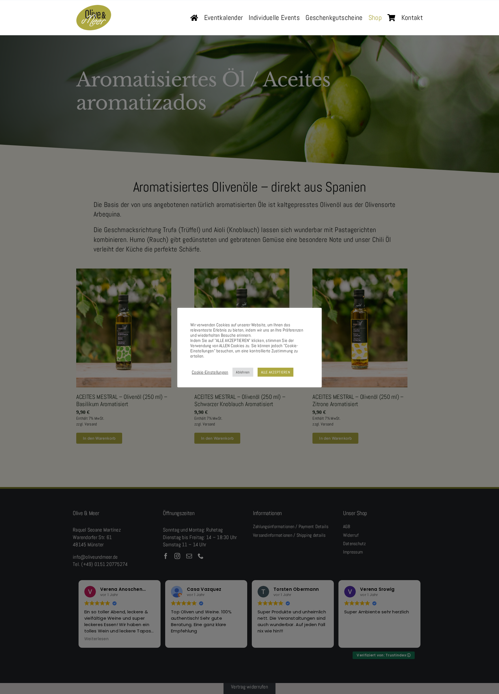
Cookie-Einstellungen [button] (210, 372)
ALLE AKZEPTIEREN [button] (275, 372)
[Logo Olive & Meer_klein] (93, 7)
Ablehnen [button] (243, 372)
